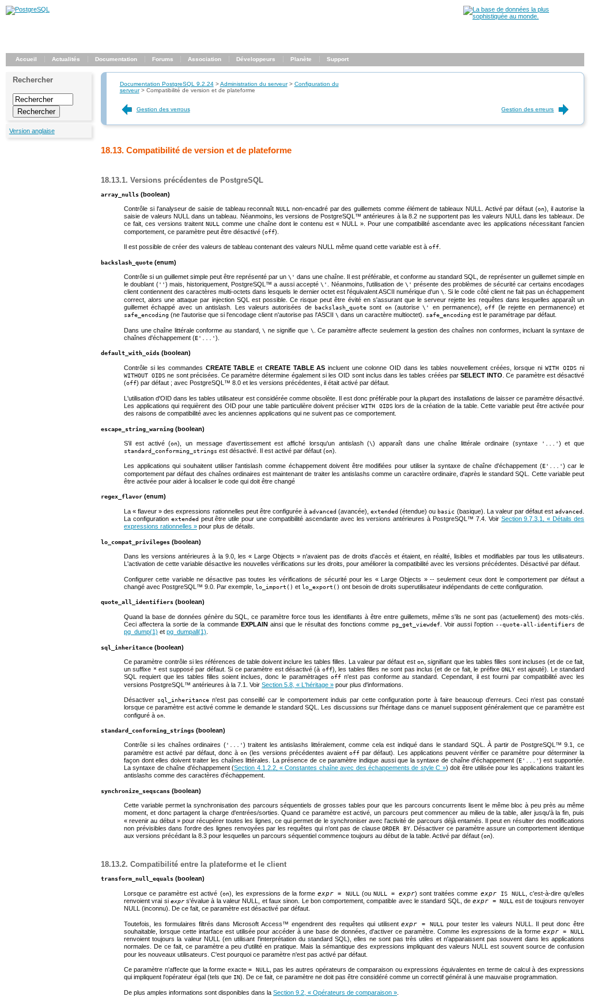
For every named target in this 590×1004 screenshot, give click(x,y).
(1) (141, 631)
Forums (162, 59)
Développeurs (255, 59)
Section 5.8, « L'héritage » (298, 684)
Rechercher (33, 80)
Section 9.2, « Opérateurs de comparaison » (335, 992)
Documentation (116, 59)
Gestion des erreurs (527, 109)
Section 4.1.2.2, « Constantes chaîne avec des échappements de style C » (340, 767)
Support (338, 59)
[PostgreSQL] (28, 9)
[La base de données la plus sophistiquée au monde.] (523, 16)
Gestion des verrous (163, 109)
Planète (301, 59)
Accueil (26, 59)
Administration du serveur (254, 84)
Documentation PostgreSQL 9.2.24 (167, 84)
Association (204, 59)
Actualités (66, 59)
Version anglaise (32, 130)
